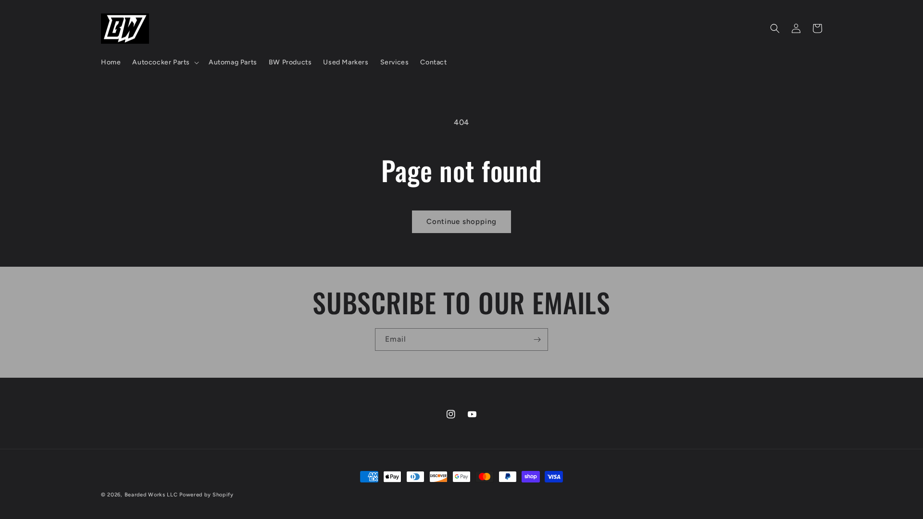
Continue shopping (461, 221)
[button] (164, 62)
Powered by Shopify (206, 495)
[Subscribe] (537, 339)
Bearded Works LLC (151, 495)
